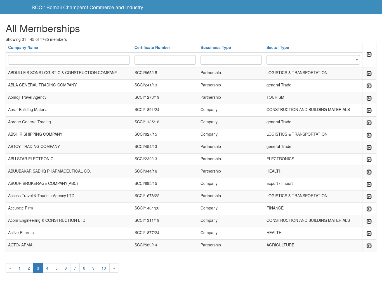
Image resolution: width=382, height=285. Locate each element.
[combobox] (313, 60)
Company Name (23, 47)
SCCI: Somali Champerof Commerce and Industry (87, 7)
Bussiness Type (216, 47)
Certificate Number (152, 47)
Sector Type (278, 47)
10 (104, 268)
